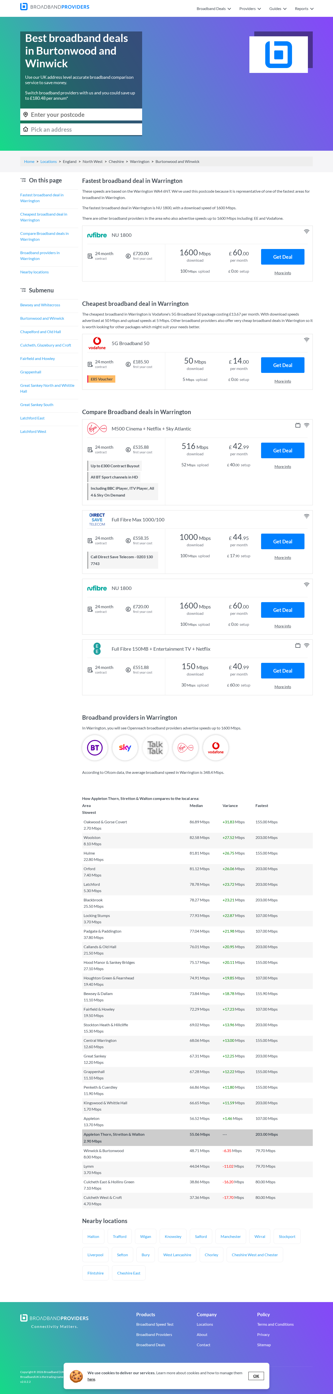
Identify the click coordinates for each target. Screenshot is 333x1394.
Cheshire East (128, 1273)
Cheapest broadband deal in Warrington (43, 217)
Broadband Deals (150, 1344)
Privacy (263, 1334)
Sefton (122, 1254)
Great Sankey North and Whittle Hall (47, 388)
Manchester (231, 1236)
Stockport (287, 1236)
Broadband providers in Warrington (40, 255)
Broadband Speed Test (155, 1324)
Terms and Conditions (275, 1324)
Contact (203, 1344)
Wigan (145, 1236)
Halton (93, 1236)
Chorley (211, 1254)
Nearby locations (34, 271)
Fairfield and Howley (37, 358)
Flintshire (96, 1273)
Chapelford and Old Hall (40, 331)
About (202, 1334)
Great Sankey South (36, 404)
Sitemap (264, 1344)
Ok (256, 1376)
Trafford (120, 1236)
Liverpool (95, 1254)
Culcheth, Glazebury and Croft (45, 345)
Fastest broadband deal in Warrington (42, 197)
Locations (48, 161)
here (91, 1379)
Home (29, 161)
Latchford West (33, 431)
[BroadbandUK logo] (54, 8)
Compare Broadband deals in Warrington (44, 236)
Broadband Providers (154, 1334)
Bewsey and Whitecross (40, 304)
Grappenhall (30, 371)
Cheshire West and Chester (255, 1254)
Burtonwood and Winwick (42, 318)
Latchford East (32, 418)
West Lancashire (177, 1254)
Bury (146, 1254)
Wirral (260, 1236)
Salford (201, 1236)
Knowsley (173, 1236)
